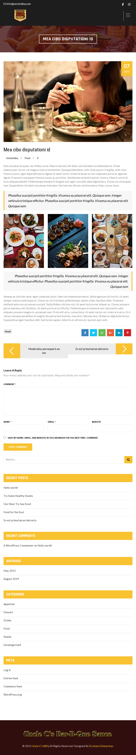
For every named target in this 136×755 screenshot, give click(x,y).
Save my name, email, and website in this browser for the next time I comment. (53, 437)
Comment (10, 384)
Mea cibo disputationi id (27, 150)
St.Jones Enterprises (101, 746)
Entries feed (11, 678)
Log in (7, 670)
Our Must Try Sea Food (17, 504)
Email (52, 422)
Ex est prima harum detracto (20, 520)
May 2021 (10, 570)
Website (96, 422)
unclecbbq (12, 158)
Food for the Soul (14, 512)
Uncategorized (12, 644)
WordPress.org (13, 694)
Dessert (8, 612)
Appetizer (9, 604)
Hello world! (11, 487)
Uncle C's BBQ (40, 746)
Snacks (8, 636)
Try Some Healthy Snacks (18, 495)
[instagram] (129, 4)
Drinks (7, 620)
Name (8, 422)
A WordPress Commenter (18, 545)
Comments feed (13, 686)
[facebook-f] (123, 4)
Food (27, 158)
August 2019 (11, 578)
